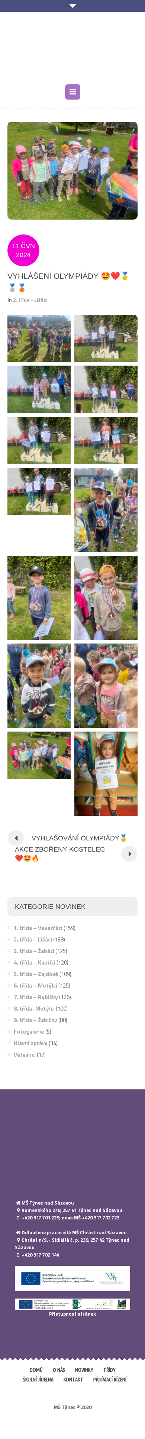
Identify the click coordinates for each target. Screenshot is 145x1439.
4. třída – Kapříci (34, 962)
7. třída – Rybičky (36, 997)
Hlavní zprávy (31, 1043)
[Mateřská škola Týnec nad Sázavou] (72, 49)
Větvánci (25, 1054)
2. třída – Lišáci (33, 939)
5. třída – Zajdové (36, 974)
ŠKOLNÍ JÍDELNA (38, 1380)
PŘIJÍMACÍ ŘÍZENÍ (109, 1380)
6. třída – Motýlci (35, 985)
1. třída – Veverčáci (38, 928)
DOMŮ (36, 1370)
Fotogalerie (29, 1031)
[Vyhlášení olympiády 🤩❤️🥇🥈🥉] (72, 170)
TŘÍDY (109, 1370)
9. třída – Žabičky (35, 1020)
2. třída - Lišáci (30, 300)
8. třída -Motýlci (34, 1008)
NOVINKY (84, 1370)
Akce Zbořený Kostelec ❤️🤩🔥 (60, 854)
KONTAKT (73, 1380)
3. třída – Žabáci (34, 951)
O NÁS (59, 1370)
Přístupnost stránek (72, 1314)
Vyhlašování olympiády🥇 (80, 838)
